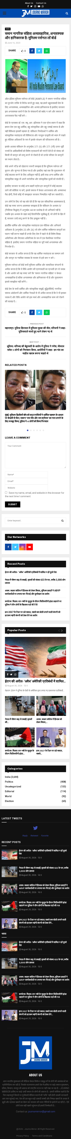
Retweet (34, 835)
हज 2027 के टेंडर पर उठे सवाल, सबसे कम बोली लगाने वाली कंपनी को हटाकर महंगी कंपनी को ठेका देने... (42, 921)
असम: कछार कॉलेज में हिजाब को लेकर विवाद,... (49, 720)
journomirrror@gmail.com (41, 1111)
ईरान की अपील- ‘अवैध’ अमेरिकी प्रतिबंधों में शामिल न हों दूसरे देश (31, 572)
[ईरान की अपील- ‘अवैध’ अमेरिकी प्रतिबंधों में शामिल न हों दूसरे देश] (35, 657)
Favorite (45, 835)
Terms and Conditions (42, 1136)
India (8, 29)
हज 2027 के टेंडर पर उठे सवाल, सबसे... (49, 752)
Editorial (9, 791)
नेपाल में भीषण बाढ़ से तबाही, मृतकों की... (18, 720)
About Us (29, 3)
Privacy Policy (22, 1136)
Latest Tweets (12, 818)
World (8, 796)
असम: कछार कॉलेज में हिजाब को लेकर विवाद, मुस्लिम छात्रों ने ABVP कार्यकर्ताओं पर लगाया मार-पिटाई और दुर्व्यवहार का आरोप (44, 886)
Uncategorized (13, 786)
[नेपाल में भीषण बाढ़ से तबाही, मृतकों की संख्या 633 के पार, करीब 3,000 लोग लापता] (20, 706)
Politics (9, 781)
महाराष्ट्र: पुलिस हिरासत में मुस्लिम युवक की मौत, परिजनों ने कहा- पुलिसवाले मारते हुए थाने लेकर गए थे (35, 330)
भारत (4, 933)
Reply (25, 835)
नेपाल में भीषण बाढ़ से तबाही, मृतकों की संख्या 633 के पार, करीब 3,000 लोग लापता (43, 869)
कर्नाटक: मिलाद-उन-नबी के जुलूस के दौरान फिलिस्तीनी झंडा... (19, 752)
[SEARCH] (62, 520)
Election (9, 801)
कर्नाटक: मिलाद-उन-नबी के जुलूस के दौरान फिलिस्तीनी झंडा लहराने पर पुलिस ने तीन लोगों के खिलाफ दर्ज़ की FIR (43, 904)
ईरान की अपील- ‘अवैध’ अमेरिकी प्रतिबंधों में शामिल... (35, 681)
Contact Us (41, 3)
